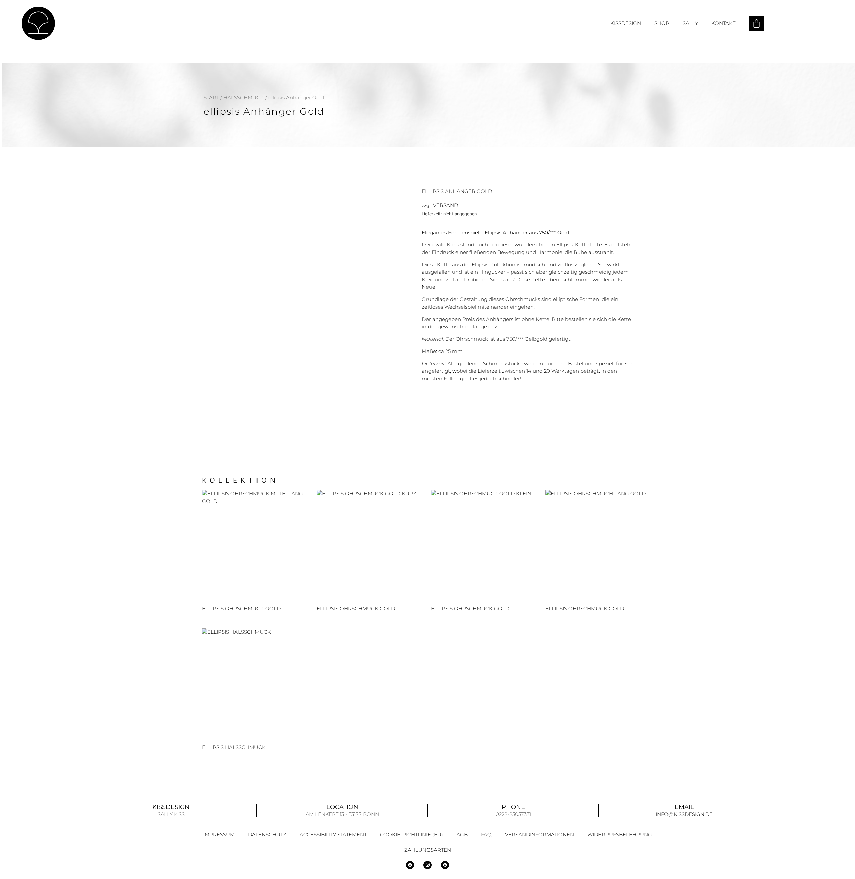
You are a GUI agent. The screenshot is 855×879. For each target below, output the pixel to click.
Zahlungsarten (427, 850)
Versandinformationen (539, 834)
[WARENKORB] (756, 23)
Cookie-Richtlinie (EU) (411, 834)
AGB (462, 834)
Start (211, 97)
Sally (690, 23)
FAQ (486, 834)
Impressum (219, 834)
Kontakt (723, 23)
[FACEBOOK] (410, 865)
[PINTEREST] (445, 865)
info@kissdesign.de (684, 814)
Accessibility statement (333, 834)
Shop (661, 23)
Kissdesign (625, 23)
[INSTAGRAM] (427, 865)
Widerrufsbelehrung (619, 834)
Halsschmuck (243, 97)
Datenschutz (267, 834)
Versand (445, 205)
